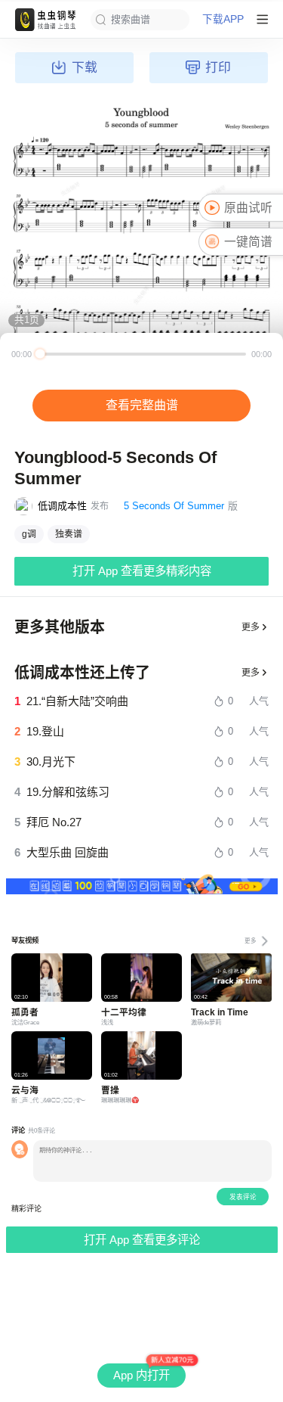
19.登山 (45, 731)
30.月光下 (50, 761)
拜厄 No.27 (54, 822)
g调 (29, 534)
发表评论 (243, 1197)
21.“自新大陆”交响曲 (77, 701)
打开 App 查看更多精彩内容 (141, 570)
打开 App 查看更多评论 (142, 1239)
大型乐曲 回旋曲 (67, 852)
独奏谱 (68, 534)
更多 (250, 627)
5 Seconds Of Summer (174, 505)
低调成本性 (62, 505)
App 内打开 (141, 1375)
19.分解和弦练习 (67, 791)
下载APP (223, 19)
